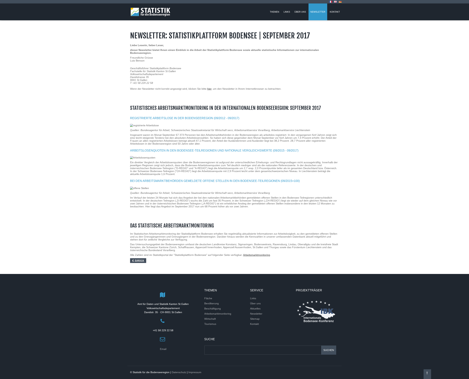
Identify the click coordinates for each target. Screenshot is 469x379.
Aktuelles (255, 308)
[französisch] (330, 2)
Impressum (194, 372)
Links (253, 298)
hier (209, 88)
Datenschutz (179, 372)
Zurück (139, 260)
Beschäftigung (212, 308)
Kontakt (254, 323)
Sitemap (255, 318)
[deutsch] (340, 2)
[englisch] (335, 2)
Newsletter (256, 313)
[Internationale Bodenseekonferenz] (316, 311)
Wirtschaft (210, 318)
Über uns (255, 303)
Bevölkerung (211, 303)
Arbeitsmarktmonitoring (256, 254)
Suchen (328, 350)
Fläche (208, 298)
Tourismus (210, 323)
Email (163, 349)
